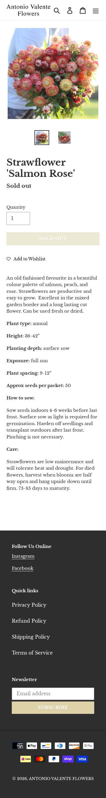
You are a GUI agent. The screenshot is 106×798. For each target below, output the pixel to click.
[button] (25, 258)
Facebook (22, 568)
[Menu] (95, 10)
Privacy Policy (29, 605)
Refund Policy (29, 621)
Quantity (15, 207)
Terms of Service (32, 653)
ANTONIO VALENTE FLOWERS (61, 778)
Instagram (23, 556)
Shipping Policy (31, 637)
